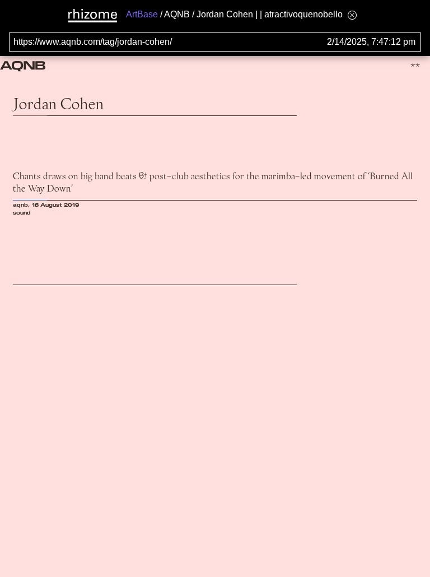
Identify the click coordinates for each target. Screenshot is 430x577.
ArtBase (142, 14)
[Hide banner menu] (352, 15)
